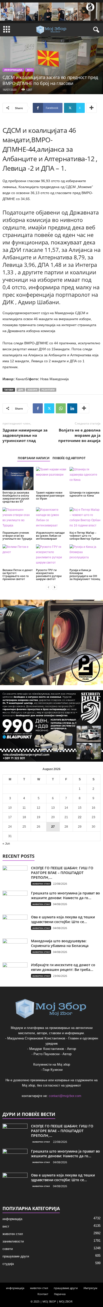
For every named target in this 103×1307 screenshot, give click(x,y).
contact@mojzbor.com (65, 1096)
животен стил (41, 883)
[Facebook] (38, 408)
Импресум (90, 1288)
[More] (91, 108)
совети (7, 1249)
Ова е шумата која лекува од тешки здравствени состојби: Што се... (63, 919)
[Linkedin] (72, 408)
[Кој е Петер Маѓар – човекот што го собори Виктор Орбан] (85, 518)
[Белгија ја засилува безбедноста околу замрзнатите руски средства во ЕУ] (18, 478)
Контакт (43, 1294)
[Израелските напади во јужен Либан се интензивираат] (51, 518)
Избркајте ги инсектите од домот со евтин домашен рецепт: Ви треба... (63, 967)
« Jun (6, 843)
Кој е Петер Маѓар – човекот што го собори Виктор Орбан (85, 535)
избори (32, 389)
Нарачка (60, 1294)
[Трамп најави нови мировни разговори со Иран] (51, 478)
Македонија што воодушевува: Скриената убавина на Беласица (59, 943)
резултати (48, 389)
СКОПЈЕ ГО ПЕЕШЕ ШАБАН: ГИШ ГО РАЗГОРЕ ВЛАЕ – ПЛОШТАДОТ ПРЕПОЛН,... (62, 873)
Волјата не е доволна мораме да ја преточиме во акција (79, 435)
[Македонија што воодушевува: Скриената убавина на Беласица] (15, 948)
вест (29, 70)
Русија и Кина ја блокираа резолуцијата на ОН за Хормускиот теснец (85, 574)
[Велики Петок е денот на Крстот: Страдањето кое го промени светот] (18, 556)
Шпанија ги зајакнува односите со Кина (84, 494)
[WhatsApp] (61, 408)
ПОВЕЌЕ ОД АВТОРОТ (69, 458)
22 (80, 817)
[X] (49, 408)
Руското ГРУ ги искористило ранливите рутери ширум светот (49, 574)
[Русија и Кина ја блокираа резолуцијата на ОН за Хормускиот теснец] (85, 556)
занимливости (13, 1241)
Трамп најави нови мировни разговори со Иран (50, 495)
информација (13, 70)
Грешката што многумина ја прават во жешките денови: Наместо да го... (65, 895)
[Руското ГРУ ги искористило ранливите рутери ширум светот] (51, 556)
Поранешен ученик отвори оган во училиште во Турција (17, 535)
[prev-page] (48, 587)
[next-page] (54, 587)
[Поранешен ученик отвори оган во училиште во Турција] (18, 518)
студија (8, 1264)
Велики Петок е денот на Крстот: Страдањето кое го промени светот (17, 574)
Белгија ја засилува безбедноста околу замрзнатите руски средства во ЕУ (15, 497)
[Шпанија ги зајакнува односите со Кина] (85, 478)
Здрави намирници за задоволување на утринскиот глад (25, 435)
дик (20, 389)
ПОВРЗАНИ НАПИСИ (34, 458)
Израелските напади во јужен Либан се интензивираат (50, 535)
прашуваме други (15, 1256)
